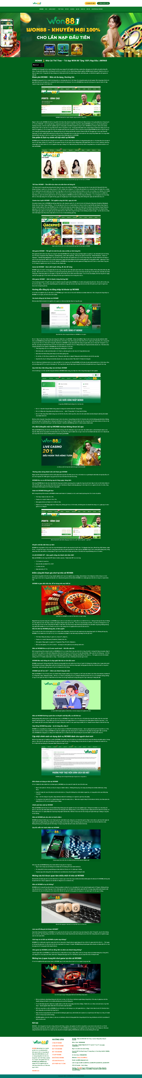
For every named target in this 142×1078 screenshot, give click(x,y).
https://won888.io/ (82, 1057)
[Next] (137, 35)
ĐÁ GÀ (77, 9)
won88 (80, 1068)
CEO (46, 9)
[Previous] (4, 35)
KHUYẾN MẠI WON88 (97, 9)
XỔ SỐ (67, 9)
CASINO (72, 9)
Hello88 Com (35, 1070)
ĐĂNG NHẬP (52, 9)
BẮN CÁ (83, 9)
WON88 (41, 9)
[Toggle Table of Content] (41, 65)
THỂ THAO (61, 9)
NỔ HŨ (88, 9)
